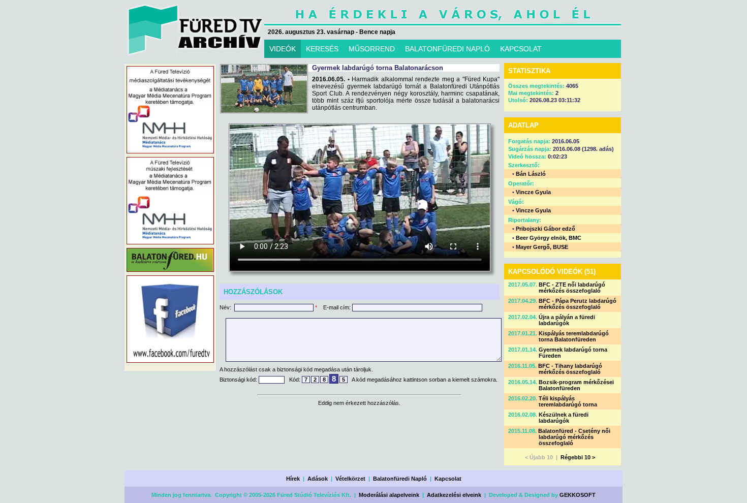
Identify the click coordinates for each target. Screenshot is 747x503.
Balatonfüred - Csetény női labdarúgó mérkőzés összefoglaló (574, 437)
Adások (317, 479)
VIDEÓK (282, 49)
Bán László (531, 174)
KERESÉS (322, 49)
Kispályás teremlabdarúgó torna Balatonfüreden (574, 336)
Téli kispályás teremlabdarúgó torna (568, 401)
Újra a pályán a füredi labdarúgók (567, 320)
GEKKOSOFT (577, 495)
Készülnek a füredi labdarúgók (563, 418)
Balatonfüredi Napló (400, 479)
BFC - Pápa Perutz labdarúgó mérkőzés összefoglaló (577, 304)
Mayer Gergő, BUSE (542, 247)
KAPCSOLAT (521, 49)
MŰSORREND (372, 49)
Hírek (293, 479)
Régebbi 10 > (578, 457)
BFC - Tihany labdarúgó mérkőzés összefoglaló (570, 369)
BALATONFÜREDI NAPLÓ (447, 49)
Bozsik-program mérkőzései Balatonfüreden (576, 385)
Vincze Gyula (533, 192)
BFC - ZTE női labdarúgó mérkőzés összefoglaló (572, 287)
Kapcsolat (447, 479)
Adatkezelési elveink (454, 495)
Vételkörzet (350, 479)
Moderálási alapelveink (389, 495)
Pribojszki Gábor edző (545, 229)
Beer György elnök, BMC (548, 238)
